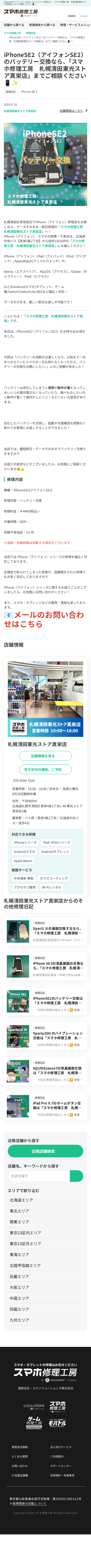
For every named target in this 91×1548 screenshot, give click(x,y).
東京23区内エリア (25, 1232)
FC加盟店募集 (20, 1475)
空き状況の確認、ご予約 (43, 769)
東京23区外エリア (25, 1243)
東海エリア (19, 1254)
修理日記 (31, 33)
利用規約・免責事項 (62, 1475)
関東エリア (19, 1222)
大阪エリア (19, 1287)
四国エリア (19, 1309)
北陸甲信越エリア (25, 1265)
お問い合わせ (20, 1466)
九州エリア (19, 1320)
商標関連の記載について (30, 1503)
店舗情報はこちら (71, 110)
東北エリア (19, 1211)
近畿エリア (19, 1276)
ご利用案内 (57, 1456)
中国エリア (19, 1298)
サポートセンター (61, 1466)
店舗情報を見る (43, 755)
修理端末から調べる (42, 24)
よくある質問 (20, 1456)
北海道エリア (21, 1200)
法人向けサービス (61, 1447)
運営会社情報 (20, 1447)
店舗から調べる (14, 24)
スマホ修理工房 (12, 33)
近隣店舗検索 (43, 1151)
